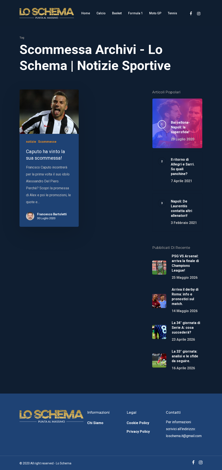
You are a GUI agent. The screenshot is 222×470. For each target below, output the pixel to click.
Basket (117, 13)
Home (85, 13)
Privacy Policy (138, 431)
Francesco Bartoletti (52, 214)
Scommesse (47, 141)
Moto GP (155, 13)
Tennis (172, 13)
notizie (31, 141)
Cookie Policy (138, 423)
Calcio (101, 13)
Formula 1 (135, 13)
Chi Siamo (95, 423)
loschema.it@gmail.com (184, 436)
